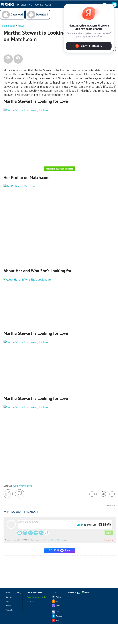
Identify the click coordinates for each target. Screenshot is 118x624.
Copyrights (31, 601)
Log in (80, 524)
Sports (8, 605)
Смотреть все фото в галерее (59, 169)
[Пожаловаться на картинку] (40, 160)
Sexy (19, 593)
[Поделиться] (103, 494)
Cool (48, 4)
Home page (8, 25)
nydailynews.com (22, 485)
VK (58, 612)
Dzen (58, 620)
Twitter (59, 597)
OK (57, 601)
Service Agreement (34, 593)
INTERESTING (24, 4)
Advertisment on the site (36, 597)
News (21, 25)
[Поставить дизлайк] (19, 493)
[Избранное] (112, 494)
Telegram (59, 616)
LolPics (9, 597)
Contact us (72, 593)
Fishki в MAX (59, 550)
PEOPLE (38, 4)
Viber (58, 606)
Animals (9, 610)
